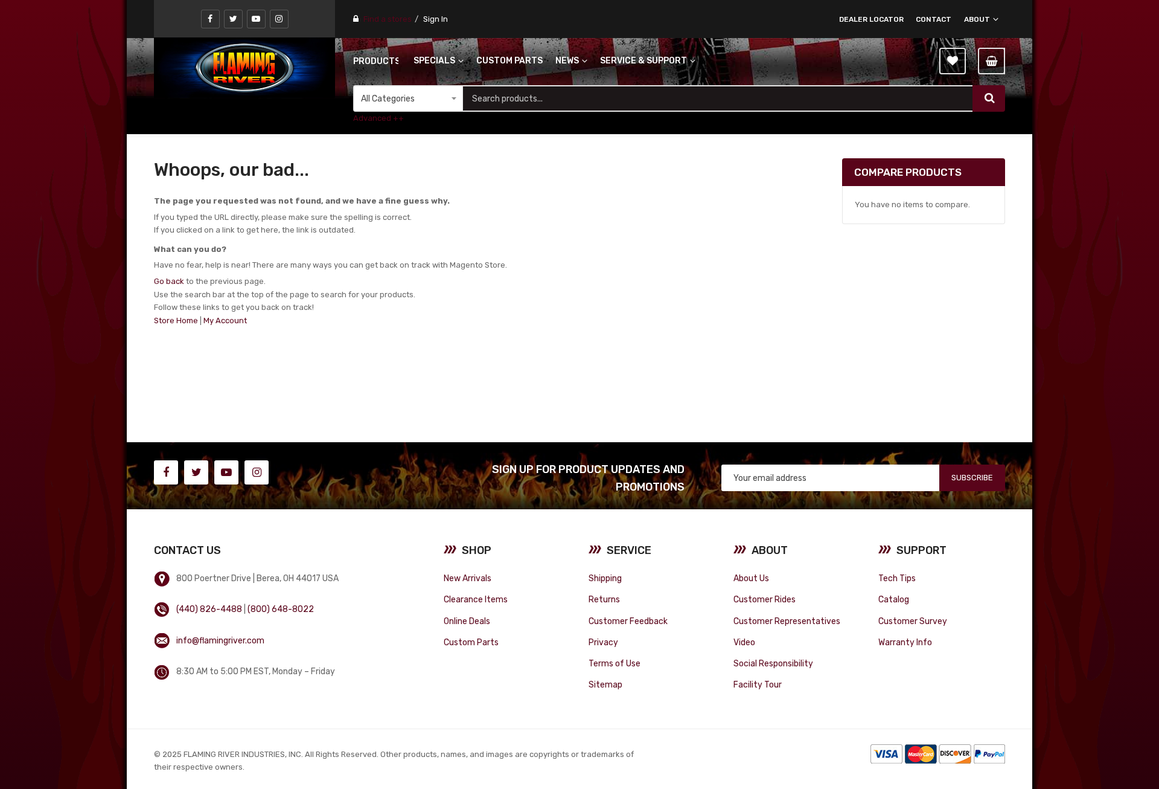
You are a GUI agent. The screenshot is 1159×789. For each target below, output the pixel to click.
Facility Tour (757, 684)
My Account (225, 320)
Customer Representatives (786, 621)
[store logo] (244, 67)
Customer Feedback (628, 621)
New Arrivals (467, 578)
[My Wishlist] (952, 61)
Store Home (176, 320)
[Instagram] (279, 19)
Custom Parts (471, 642)
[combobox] (717, 98)
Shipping (605, 578)
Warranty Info (905, 642)
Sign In (435, 19)
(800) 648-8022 (280, 609)
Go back (169, 281)
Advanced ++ (378, 118)
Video (744, 642)
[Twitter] (233, 19)
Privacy (603, 642)
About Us (751, 578)
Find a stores (387, 19)
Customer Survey (912, 621)
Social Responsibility (773, 663)
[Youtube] (256, 19)
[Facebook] (210, 19)
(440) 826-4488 (209, 609)
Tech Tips (897, 578)
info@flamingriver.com (220, 640)
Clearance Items (476, 599)
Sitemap (605, 684)
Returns (604, 599)
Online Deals (467, 621)
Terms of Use (614, 663)
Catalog (893, 599)
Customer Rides (764, 599)
